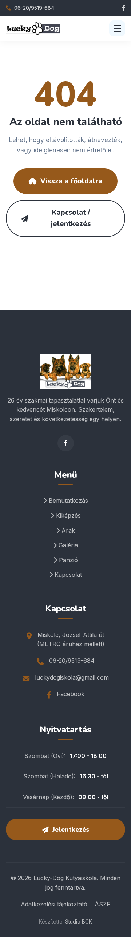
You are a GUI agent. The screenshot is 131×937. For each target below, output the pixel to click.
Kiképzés (67, 515)
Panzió (67, 560)
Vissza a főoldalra (71, 181)
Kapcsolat (67, 574)
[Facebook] (123, 8)
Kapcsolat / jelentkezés (71, 218)
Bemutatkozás (67, 500)
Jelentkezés (70, 829)
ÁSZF (102, 904)
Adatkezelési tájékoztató (54, 904)
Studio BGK (78, 921)
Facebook (70, 693)
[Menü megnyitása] (117, 28)
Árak (67, 530)
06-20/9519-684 (33, 8)
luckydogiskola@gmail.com (72, 677)
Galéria (67, 545)
